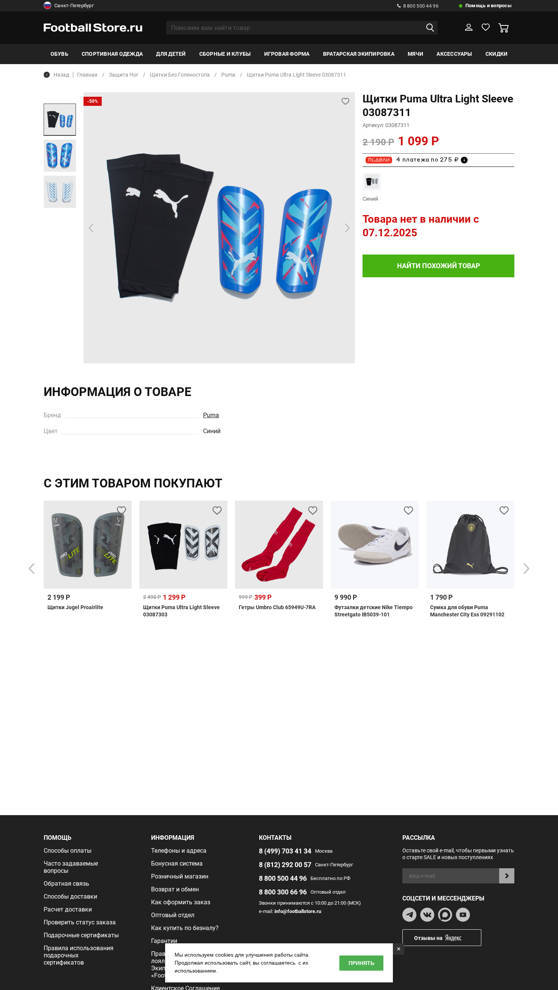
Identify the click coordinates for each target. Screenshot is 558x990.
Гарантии (164, 940)
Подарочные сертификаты (81, 935)
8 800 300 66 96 (283, 892)
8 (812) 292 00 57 (285, 865)
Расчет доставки (68, 909)
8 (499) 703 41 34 (285, 851)
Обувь (59, 54)
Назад (61, 75)
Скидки (496, 54)
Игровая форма (287, 54)
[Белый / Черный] (372, 181)
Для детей (171, 54)
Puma (211, 415)
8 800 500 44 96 (420, 6)
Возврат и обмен (175, 889)
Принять (361, 963)
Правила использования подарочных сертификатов (78, 955)
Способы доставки (70, 896)
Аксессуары (454, 54)
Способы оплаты (67, 850)
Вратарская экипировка (358, 54)
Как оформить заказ (180, 902)
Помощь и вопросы (488, 5)
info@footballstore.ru (297, 911)
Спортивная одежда (112, 54)
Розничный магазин (179, 876)
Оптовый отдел (172, 915)
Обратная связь (66, 883)
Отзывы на (428, 938)
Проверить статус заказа (80, 922)
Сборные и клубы (225, 54)
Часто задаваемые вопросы (71, 867)
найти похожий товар (438, 266)
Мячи (415, 54)
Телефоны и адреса (178, 850)
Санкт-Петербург (74, 5)
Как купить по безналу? (185, 928)
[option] (60, 120)
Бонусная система (177, 863)
